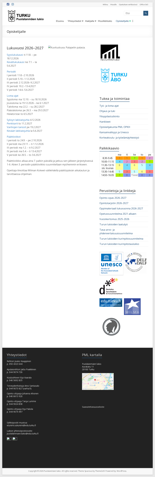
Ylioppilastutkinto (109, 116)
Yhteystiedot (74, 20)
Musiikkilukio (105, 20)
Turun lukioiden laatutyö (113, 224)
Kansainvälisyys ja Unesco (114, 132)
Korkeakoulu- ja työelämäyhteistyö (119, 137)
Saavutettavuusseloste (93, 406)
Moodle (113, 4)
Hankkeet (104, 121)
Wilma (105, 4)
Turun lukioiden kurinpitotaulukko (119, 244)
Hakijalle (89, 20)
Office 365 (144, 4)
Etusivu (60, 20)
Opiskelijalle (122, 20)
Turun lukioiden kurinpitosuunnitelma (121, 238)
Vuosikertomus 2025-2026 (114, 219)
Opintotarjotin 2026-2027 (113, 203)
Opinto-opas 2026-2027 (112, 198)
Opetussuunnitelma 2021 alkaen (117, 213)
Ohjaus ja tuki (107, 111)
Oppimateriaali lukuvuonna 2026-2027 (121, 208)
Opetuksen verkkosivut (128, 4)
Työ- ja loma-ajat (109, 105)
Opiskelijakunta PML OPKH (114, 127)
